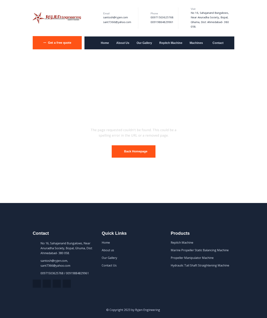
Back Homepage (135, 151)
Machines (196, 42)
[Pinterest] (57, 284)
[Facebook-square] (47, 284)
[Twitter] (37, 284)
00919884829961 (162, 22)
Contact (218, 42)
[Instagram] (67, 284)
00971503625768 (162, 17)
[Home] (57, 18)
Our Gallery (144, 42)
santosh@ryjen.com (115, 17)
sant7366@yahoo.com (117, 22)
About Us (122, 42)
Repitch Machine (170, 42)
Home (105, 42)
